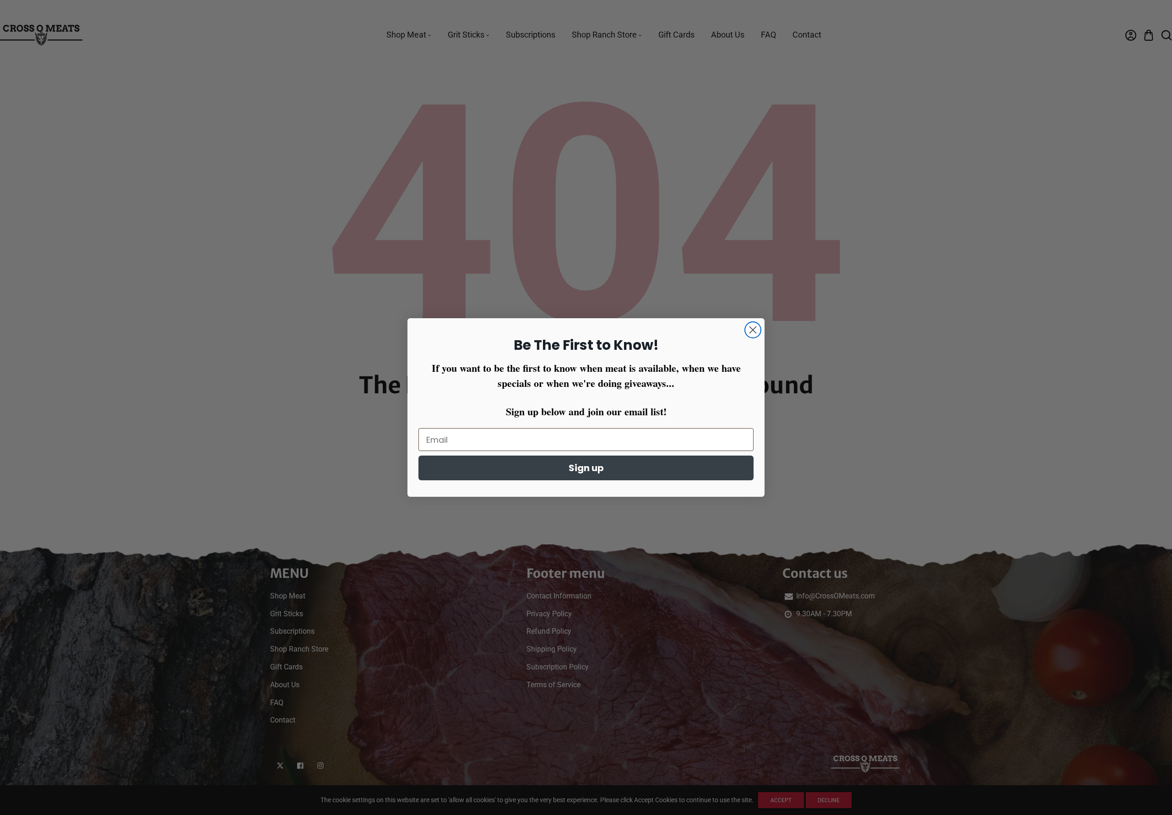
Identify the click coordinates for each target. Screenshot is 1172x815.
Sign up (586, 468)
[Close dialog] (753, 330)
